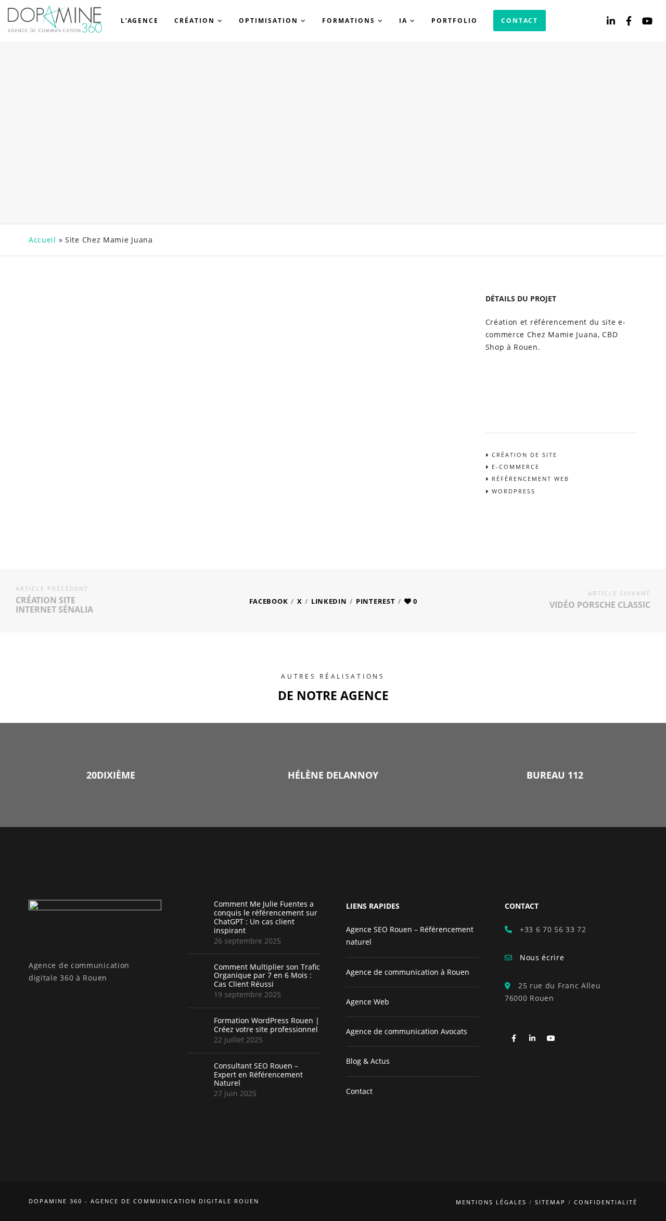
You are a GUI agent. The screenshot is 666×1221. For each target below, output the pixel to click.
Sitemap (550, 1202)
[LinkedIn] (611, 21)
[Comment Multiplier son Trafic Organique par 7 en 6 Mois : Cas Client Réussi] (197, 973)
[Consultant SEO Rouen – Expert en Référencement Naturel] (197, 1072)
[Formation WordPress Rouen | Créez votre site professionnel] (197, 1026)
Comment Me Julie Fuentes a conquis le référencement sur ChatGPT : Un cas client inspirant (265, 917)
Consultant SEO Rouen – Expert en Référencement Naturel (258, 1075)
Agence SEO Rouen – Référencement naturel (409, 935)
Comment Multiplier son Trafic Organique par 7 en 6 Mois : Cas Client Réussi (267, 976)
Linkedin (329, 601)
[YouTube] (647, 21)
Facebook (268, 601)
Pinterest (375, 601)
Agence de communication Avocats (406, 1031)
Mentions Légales (491, 1202)
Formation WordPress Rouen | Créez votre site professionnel (266, 1025)
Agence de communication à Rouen (407, 972)
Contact (359, 1091)
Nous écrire (539, 957)
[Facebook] (629, 21)
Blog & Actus (368, 1061)
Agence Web (367, 1002)
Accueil (42, 240)
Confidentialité (605, 1202)
